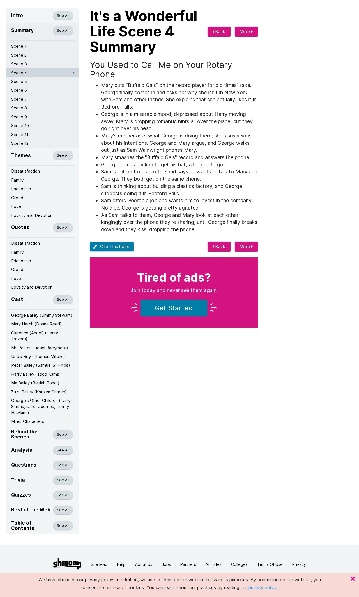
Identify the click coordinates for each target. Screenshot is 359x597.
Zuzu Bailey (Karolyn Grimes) (39, 391)
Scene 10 (20, 125)
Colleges (239, 564)
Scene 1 (18, 46)
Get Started (174, 308)
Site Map (99, 564)
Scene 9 (19, 117)
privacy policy (262, 587)
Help (121, 564)
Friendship (21, 188)
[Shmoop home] (67, 564)
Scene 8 (19, 108)
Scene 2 (19, 55)
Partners (188, 564)
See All (63, 15)
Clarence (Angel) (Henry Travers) (34, 335)
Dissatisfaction (25, 171)
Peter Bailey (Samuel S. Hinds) (40, 365)
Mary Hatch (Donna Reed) (36, 324)
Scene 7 (19, 99)
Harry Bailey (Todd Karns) (36, 374)
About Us (143, 564)
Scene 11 (19, 134)
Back (219, 31)
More (246, 31)
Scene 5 (19, 81)
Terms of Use (270, 564)
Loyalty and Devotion (31, 215)
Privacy (299, 564)
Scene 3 (19, 63)
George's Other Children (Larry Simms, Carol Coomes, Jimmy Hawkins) (40, 406)
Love (16, 206)
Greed (17, 197)
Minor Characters (27, 421)
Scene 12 (20, 143)
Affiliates (214, 564)
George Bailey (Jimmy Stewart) (41, 315)
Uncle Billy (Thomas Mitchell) (39, 356)
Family (17, 180)
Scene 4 (19, 72)
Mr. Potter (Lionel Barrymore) (39, 347)
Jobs (166, 564)
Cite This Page (114, 246)
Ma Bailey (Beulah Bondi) (35, 382)
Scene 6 (19, 90)
